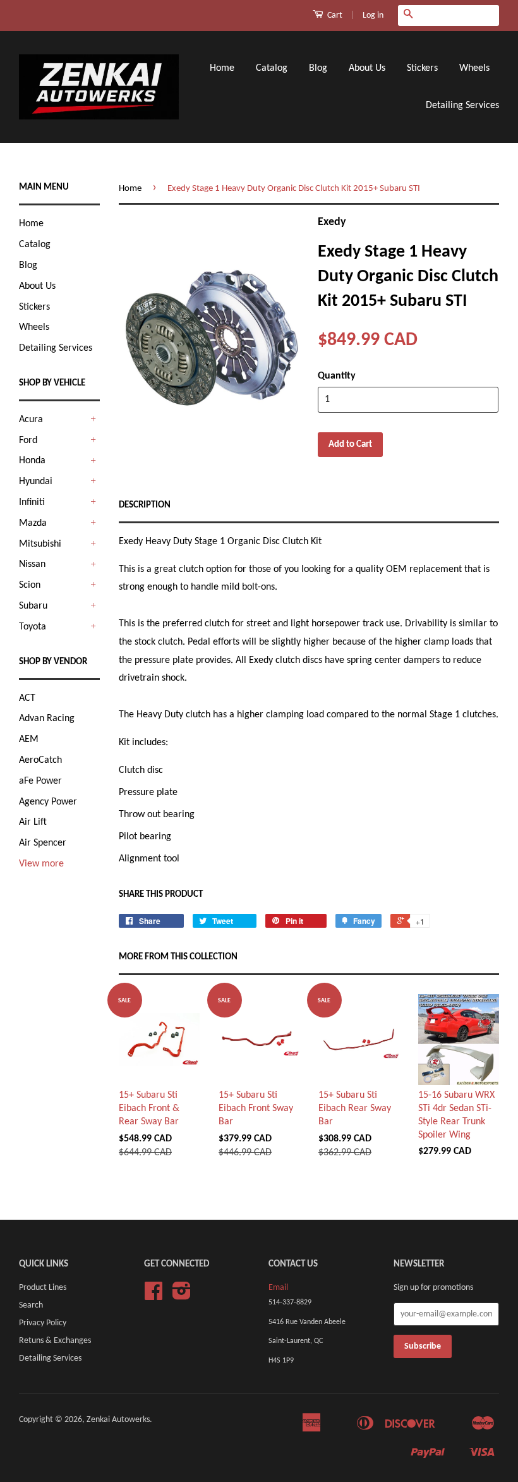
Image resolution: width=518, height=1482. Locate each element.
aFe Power (40, 781)
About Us (367, 68)
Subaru (33, 606)
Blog (318, 68)
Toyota (32, 627)
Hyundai (35, 482)
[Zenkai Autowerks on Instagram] (181, 1296)
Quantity (337, 376)
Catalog (271, 68)
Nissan (32, 564)
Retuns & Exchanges (55, 1341)
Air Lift (33, 822)
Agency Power (48, 802)
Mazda (33, 523)
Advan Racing (47, 719)
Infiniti (32, 502)
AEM (29, 739)
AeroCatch (40, 760)
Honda (32, 461)
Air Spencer (42, 843)
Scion (29, 585)
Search (31, 1305)
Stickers (422, 68)
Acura (31, 420)
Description (145, 505)
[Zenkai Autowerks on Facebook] (153, 1296)
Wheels (474, 68)
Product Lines (42, 1288)
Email (278, 1288)
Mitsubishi (40, 544)
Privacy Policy (42, 1323)
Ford (28, 440)
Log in (373, 15)
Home (222, 68)
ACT (27, 698)
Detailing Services (462, 105)
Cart (333, 15)
